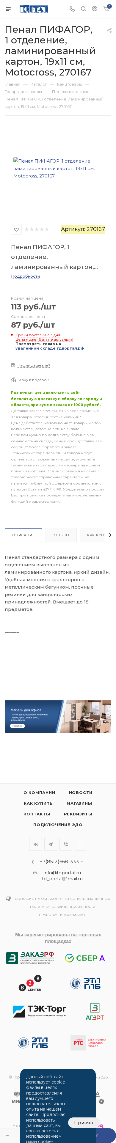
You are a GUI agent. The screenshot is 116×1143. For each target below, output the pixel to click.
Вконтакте (35, 844)
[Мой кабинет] (94, 9)
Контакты (36, 814)
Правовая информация (63, 915)
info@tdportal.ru (62, 872)
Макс (81, 844)
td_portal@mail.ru (62, 878)
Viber (65, 844)
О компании (39, 792)
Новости (81, 792)
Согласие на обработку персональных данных (62, 899)
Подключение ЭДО (58, 824)
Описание (23, 535)
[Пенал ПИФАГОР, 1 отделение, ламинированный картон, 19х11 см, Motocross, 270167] (58, 168)
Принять (84, 1122)
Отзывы (60, 535)
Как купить (38, 803)
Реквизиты (78, 814)
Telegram (50, 844)
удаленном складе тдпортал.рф (49, 348)
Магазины (79, 803)
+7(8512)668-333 (59, 861)
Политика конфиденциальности (63, 907)
